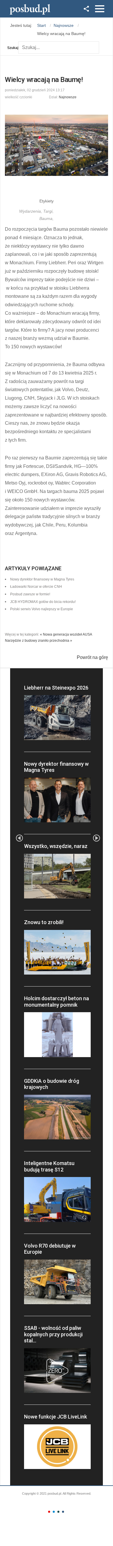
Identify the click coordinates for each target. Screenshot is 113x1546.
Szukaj (12, 48)
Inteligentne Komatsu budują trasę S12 (49, 1166)
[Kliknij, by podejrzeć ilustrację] (56, 145)
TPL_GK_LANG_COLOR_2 (54, 1512)
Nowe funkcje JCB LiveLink (55, 1417)
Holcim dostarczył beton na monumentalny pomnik (56, 1001)
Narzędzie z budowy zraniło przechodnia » (38, 641)
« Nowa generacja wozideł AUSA (66, 634)
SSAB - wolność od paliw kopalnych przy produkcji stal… (53, 1334)
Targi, (48, 211)
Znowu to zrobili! (43, 922)
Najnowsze (67, 97)
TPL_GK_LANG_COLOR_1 (49, 1512)
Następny (96, 838)
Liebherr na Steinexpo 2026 (56, 688)
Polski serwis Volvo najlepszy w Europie (41, 609)
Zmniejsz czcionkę (37, 96)
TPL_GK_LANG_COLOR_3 (58, 1512)
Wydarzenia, (31, 211)
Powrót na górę (92, 657)
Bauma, (46, 218)
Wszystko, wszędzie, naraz (56, 846)
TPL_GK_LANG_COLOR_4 (63, 1512)
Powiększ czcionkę (42, 96)
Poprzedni (19, 838)
